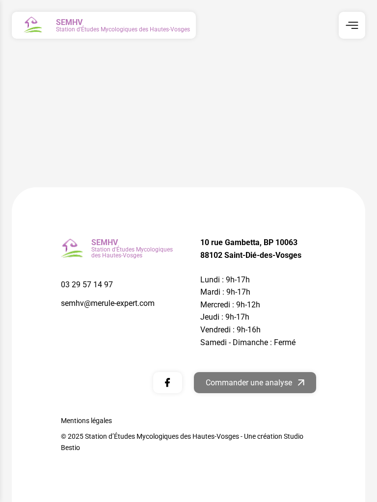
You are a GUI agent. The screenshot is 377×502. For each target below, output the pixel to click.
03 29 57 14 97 (87, 284)
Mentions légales (86, 421)
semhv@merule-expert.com (108, 303)
